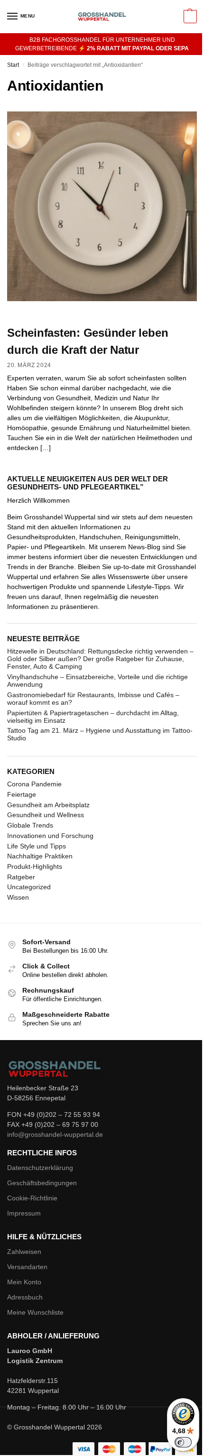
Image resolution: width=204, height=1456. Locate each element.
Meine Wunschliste (35, 1312)
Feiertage (21, 794)
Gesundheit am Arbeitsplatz (48, 805)
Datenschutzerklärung (40, 1167)
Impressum (24, 1213)
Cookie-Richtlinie (32, 1198)
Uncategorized (29, 887)
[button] (189, 16)
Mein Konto (24, 1282)
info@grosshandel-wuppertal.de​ (55, 1134)
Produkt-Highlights (34, 866)
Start (13, 65)
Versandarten (27, 1267)
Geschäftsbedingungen (42, 1183)
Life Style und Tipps (36, 846)
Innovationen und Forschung (50, 835)
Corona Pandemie (34, 784)
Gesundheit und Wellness (45, 815)
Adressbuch (25, 1297)
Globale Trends (30, 825)
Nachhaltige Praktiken (40, 856)
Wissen (18, 897)
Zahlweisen (24, 1251)
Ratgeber (21, 877)
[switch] (183, 1442)
